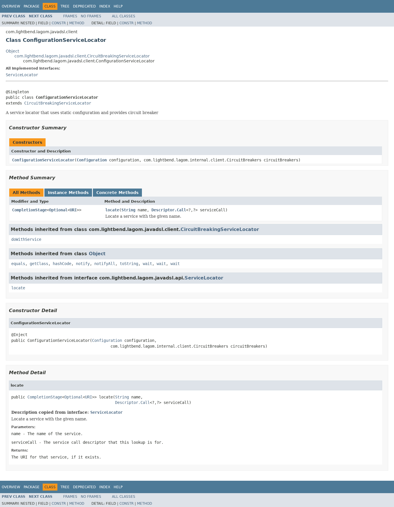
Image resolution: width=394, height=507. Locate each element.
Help (118, 6)
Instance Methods (68, 192)
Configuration (92, 160)
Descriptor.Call (168, 210)
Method (76, 23)
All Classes (123, 16)
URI (73, 210)
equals (18, 263)
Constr (59, 23)
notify (83, 263)
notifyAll (104, 263)
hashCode (62, 263)
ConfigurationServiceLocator (43, 160)
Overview (11, 6)
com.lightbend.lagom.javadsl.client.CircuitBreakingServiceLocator (82, 56)
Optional (58, 210)
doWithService (26, 239)
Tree (65, 6)
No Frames (91, 16)
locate (112, 210)
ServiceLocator (22, 74)
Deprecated (84, 6)
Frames (70, 16)
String (128, 210)
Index (104, 6)
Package (32, 6)
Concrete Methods (117, 192)
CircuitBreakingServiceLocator (57, 103)
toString (129, 263)
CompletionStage (29, 210)
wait (147, 263)
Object (12, 51)
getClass (39, 263)
